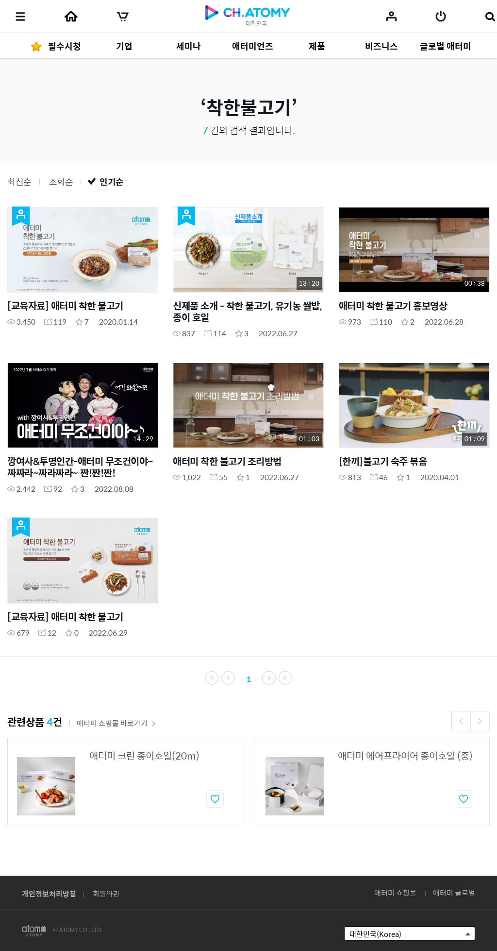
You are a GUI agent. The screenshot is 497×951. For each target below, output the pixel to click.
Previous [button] (461, 721)
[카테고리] (20, 16)
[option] (124, 781)
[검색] (490, 16)
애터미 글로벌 (454, 892)
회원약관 (106, 893)
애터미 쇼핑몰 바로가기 (112, 722)
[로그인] (440, 16)
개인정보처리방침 (49, 893)
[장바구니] (123, 16)
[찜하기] (215, 799)
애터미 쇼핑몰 (395, 892)
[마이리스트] (391, 16)
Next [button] (480, 721)
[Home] (71, 16)
